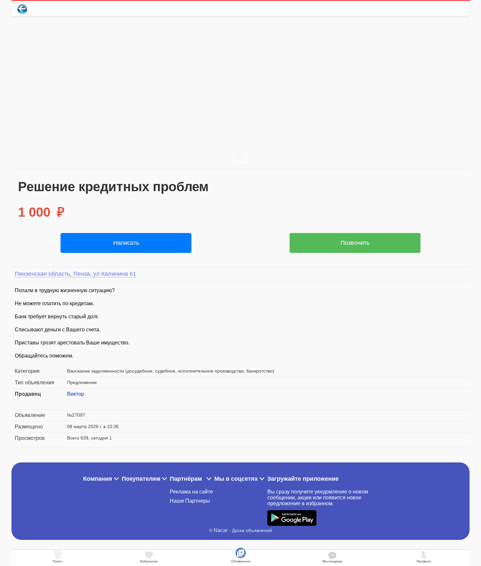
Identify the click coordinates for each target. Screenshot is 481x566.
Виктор (75, 394)
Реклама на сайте (191, 491)
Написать (126, 243)
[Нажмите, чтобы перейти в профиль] (72, 402)
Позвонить (355, 243)
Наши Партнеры (190, 501)
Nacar (221, 530)
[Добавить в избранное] (438, 8)
